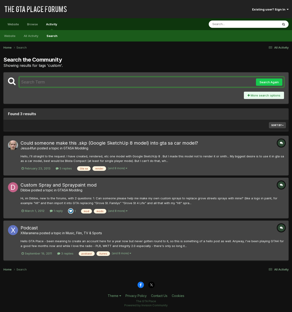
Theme (113, 296)
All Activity (31, 36)
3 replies (66, 253)
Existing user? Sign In (269, 9)
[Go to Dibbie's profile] (13, 187)
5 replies (65, 168)
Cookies (178, 296)
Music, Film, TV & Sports (84, 233)
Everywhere (264, 24)
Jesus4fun (28, 148)
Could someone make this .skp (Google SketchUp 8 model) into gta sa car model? (109, 143)
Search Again (269, 82)
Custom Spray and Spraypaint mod (58, 185)
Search (52, 36)
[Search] (284, 24)
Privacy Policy (136, 296)
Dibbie (25, 190)
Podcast (29, 228)
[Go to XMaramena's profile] (13, 230)
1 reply (58, 211)
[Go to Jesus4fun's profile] (13, 145)
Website (13, 24)
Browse (32, 24)
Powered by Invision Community (146, 305)
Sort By (276, 125)
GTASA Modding (75, 148)
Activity (51, 24)
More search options (265, 95)
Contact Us (159, 296)
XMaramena (30, 233)
